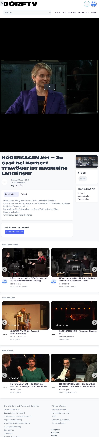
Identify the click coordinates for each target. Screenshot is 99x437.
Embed (24, 194)
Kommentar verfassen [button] (14, 232)
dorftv (19, 185)
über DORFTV (9, 430)
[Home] (41, 3)
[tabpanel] (37, 208)
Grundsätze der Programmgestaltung (18, 416)
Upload (72, 12)
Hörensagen (87, 159)
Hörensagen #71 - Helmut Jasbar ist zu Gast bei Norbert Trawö (78, 279)
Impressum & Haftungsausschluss (17, 423)
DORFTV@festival (18, 337)
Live (57, 12)
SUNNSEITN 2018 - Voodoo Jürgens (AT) (78, 332)
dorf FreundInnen (58, 423)
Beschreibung (11, 194)
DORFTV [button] (82, 12)
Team (54, 416)
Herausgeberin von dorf (61, 413)
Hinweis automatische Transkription (83, 196)
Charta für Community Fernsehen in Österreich (21, 406)
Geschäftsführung (59, 410)
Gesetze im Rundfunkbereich (14, 413)
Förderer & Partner (59, 406)
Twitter (54, 435)
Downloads (8, 434)
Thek (93, 12)
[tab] (11, 194)
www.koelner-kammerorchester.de (17, 215)
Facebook (55, 432)
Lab (64, 12)
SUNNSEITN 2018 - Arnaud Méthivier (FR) (24, 332)
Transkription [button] (86, 189)
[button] (87, 4)
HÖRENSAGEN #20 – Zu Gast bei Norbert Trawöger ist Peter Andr (77, 385)
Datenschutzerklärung (12, 410)
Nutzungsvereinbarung (12, 427)
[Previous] (4, 269)
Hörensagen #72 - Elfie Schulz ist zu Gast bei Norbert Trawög (28, 279)
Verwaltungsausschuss (61, 420)
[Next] (94, 269)
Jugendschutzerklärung (13, 420)
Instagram (55, 430)
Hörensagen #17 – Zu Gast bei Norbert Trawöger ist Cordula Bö (28, 385)
